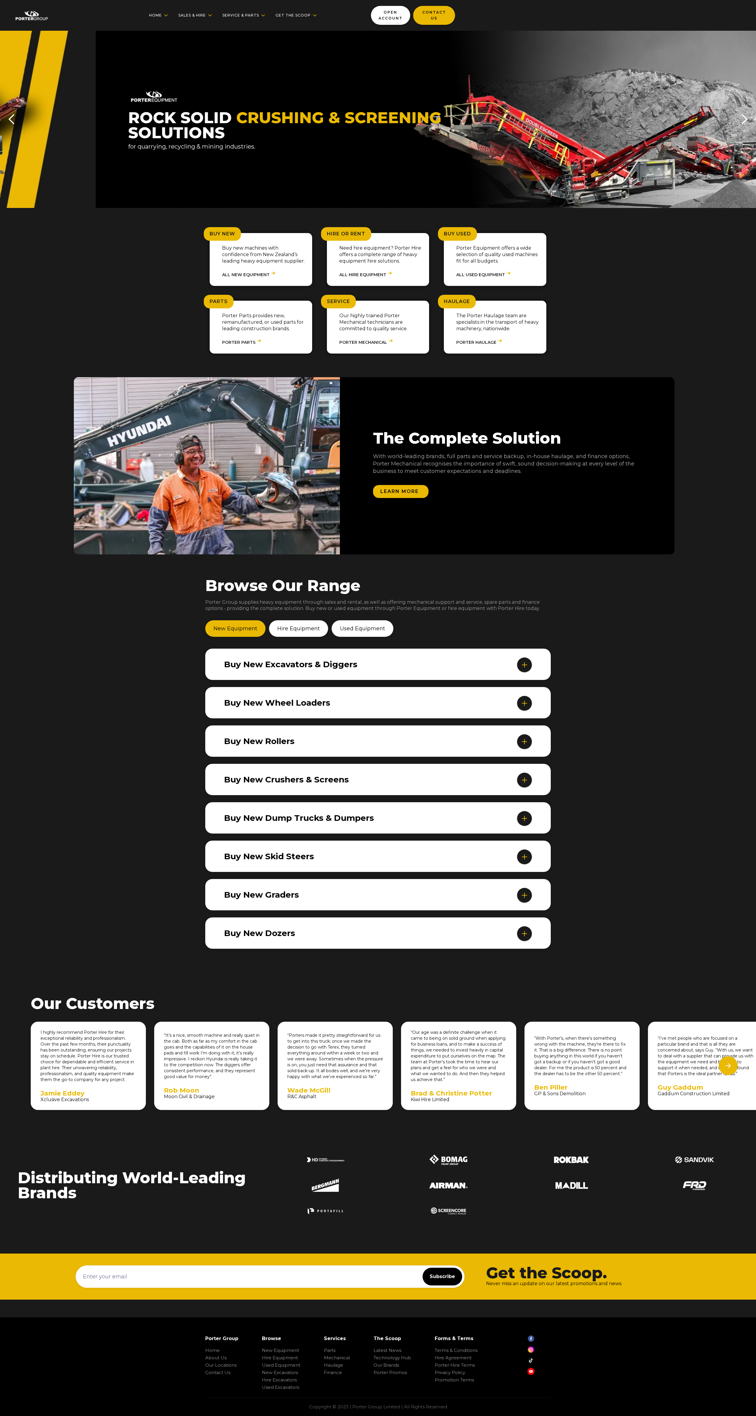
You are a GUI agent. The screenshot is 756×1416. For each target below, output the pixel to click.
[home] (31, 15)
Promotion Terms (454, 1380)
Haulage (333, 1365)
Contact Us (217, 1372)
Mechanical (337, 1357)
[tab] (235, 628)
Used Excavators (280, 1387)
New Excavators (280, 1372)
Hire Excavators (279, 1380)
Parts (329, 1350)
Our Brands (386, 1365)
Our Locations (221, 1365)
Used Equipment (281, 1365)
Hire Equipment (280, 1357)
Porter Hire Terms (455, 1365)
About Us (216, 1357)
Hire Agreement (453, 1357)
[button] (159, 15)
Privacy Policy (450, 1372)
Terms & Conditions (456, 1350)
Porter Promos (390, 1372)
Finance (333, 1372)
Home (212, 1350)
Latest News (387, 1350)
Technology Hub (392, 1357)
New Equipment (280, 1350)
